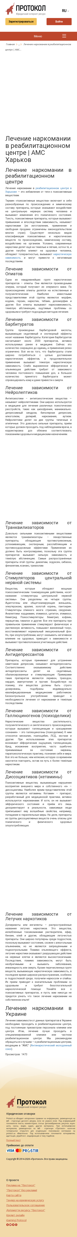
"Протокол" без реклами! (21, 1190)
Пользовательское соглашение (25, 1205)
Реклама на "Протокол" (20, 1185)
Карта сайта (13, 1195)
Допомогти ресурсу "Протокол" (25, 1210)
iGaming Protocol (16, 1220)
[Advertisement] (38, 92)
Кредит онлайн (15, 1215)
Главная (10, 44)
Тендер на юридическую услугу (25, 1200)
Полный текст (13, 1140)
